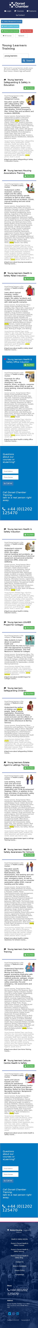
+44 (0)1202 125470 (17, 511)
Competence (19, 1274)
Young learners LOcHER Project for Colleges (17, 623)
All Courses (8, 35)
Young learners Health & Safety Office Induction (19, 360)
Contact (21, 15)
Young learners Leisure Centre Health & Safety (17, 1061)
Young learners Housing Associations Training (17, 171)
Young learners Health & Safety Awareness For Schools (19, 850)
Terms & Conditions (19, 1266)
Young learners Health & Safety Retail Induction (18, 274)
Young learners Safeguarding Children (15, 689)
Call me (8, 483)
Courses (20, 11)
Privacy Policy (19, 1270)
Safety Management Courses (12, 21)
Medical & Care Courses (10, 31)
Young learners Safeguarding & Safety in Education (17, 82)
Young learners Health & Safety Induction (18, 530)
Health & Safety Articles (19, 1239)
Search (22, 35)
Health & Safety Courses (10, 26)
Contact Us (19, 1262)
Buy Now (29, 88)
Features (32, 11)
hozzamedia (24, 1320)
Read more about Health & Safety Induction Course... (16, 612)
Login (8, 11)
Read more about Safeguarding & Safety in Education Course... (18, 160)
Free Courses (27, 31)
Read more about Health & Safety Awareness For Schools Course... (16, 939)
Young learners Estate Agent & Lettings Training (16, 763)
